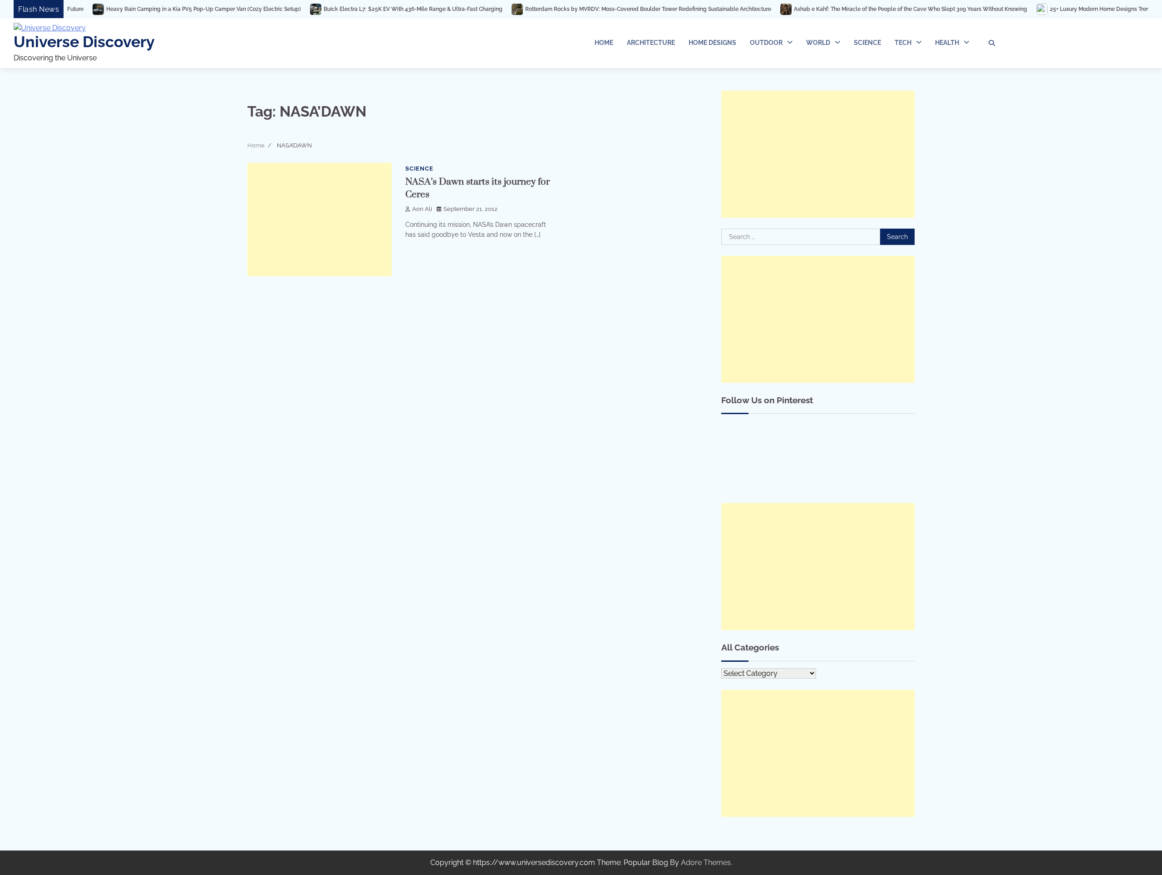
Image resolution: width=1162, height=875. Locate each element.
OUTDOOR (766, 42)
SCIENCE (867, 42)
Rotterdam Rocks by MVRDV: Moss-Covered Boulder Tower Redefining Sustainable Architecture (601, 9)
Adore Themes (706, 862)
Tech (903, 42)
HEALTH (947, 42)
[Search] (992, 43)
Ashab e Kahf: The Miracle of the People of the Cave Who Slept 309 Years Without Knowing (863, 9)
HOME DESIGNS (712, 42)
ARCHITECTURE (651, 42)
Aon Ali (422, 208)
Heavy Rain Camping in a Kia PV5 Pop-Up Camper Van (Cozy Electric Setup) (156, 9)
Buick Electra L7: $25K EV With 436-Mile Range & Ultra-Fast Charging (366, 9)
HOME (604, 42)
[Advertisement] (319, 219)
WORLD (818, 42)
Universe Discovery (84, 42)
